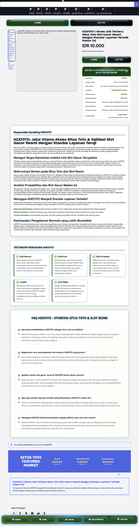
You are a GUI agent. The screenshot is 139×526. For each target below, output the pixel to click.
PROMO (18, 519)
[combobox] (67, 4)
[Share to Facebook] (20, 513)
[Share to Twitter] (14, 513)
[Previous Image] (18, 61)
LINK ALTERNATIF (97, 519)
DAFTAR (101, 23)
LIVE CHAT (123, 519)
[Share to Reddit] (38, 513)
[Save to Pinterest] (32, 513)
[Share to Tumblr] (44, 513)
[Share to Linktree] (26, 513)
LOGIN (37, 23)
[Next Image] (75, 61)
